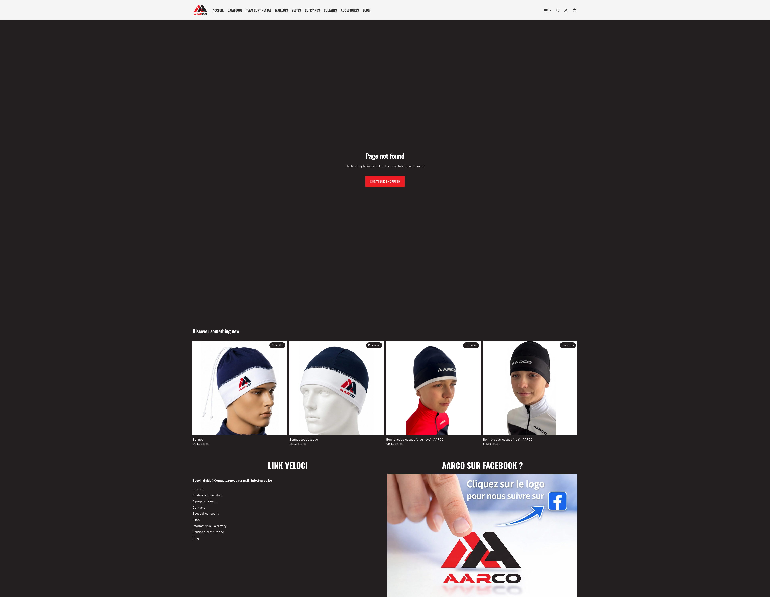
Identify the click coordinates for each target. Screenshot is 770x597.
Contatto (198, 507)
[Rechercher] (557, 10)
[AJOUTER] (280, 429)
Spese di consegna (205, 513)
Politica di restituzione (208, 532)
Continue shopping (385, 181)
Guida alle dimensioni (207, 495)
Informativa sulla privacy (209, 525)
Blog (195, 538)
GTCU (196, 519)
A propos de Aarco (205, 501)
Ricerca (197, 489)
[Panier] (574, 10)
